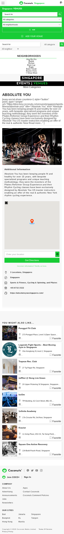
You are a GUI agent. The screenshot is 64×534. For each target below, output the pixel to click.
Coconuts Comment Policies (36, 495)
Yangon (34, 518)
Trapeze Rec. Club (28, 361)
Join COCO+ (13, 477)
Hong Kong (7, 522)
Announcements (9, 495)
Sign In (27, 477)
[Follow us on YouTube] (36, 470)
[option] (32, 146)
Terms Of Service (45, 529)
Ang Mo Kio (31, 59)
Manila (21, 522)
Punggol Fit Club (27, 328)
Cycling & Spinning (36, 283)
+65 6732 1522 (17, 288)
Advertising (7, 492)
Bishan (31, 63)
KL (19, 518)
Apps (25, 488)
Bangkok (6, 518)
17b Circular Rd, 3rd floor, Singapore (37, 417)
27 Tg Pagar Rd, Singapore (33, 368)
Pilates (54, 283)
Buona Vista (31, 71)
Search (59, 14)
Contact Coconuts (31, 492)
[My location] (57, 254)
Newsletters (7, 503)
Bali (4, 514)
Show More (32, 73)
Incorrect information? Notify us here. (32, 266)
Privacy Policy (7, 531)
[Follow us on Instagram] (41, 470)
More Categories (32, 87)
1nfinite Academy (27, 411)
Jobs (4, 499)
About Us (6, 488)
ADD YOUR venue (34, 36)
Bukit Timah (31, 69)
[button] (32, 221)
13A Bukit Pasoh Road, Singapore (36, 451)
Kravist (22, 428)
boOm (22, 394)
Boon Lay (31, 65)
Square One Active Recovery (33, 444)
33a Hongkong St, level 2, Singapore (37, 351)
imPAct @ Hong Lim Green (32, 378)
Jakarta (21, 514)
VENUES (40, 83)
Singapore (15, 277)
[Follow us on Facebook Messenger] (27, 470)
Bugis (31, 67)
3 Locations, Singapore (21, 272)
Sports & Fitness (18, 283)
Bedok (31, 61)
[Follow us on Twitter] (32, 470)
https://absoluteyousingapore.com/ (26, 293)
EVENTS (23, 83)
